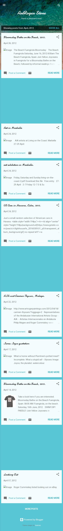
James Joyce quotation (16, 343)
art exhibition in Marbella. (19, 165)
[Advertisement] (31, 100)
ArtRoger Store (31, 13)
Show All (54, 28)
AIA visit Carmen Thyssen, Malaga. (24, 296)
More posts (31, 509)
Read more (53, 73)
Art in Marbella (13, 128)
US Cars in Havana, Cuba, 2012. (22, 205)
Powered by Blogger (33, 519)
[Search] (59, 5)
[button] (57, 37)
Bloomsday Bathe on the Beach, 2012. (25, 37)
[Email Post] (30, 74)
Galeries (38, 525)
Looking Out (11, 474)
